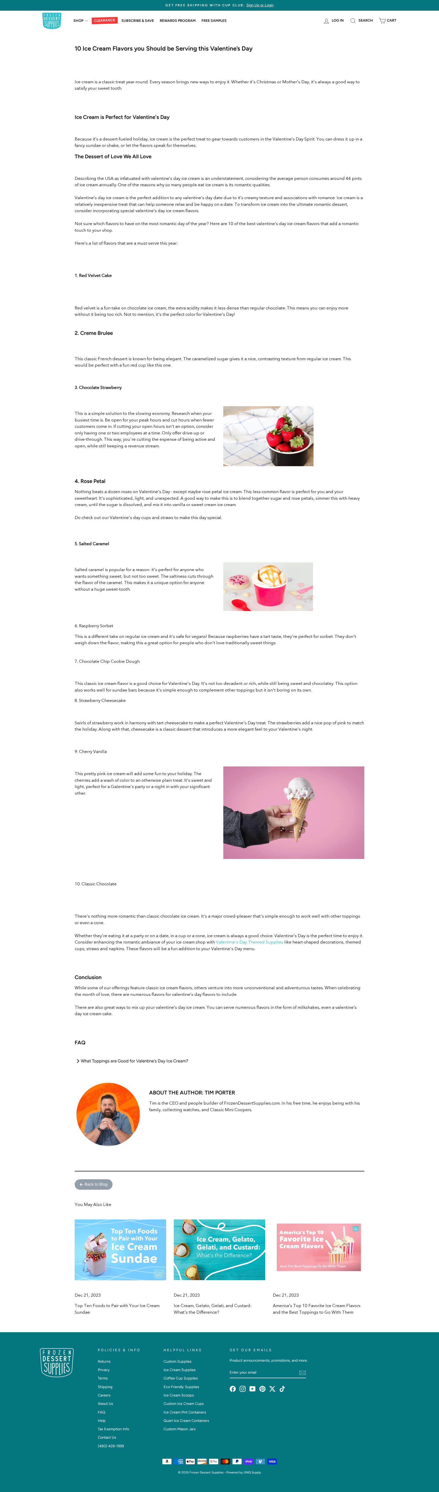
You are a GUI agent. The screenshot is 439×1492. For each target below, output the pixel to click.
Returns (104, 1361)
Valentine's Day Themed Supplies (249, 942)
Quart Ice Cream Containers (186, 1420)
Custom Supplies (178, 1361)
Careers (104, 1395)
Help (102, 1420)
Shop (78, 21)
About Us (105, 1403)
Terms (103, 1378)
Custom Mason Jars (180, 1429)
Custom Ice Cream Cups (184, 1403)
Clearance (104, 20)
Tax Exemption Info (113, 1429)
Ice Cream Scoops (179, 1395)
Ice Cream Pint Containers (185, 1412)
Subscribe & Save (137, 21)
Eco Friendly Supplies (181, 1387)
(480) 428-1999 (111, 1446)
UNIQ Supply (252, 1472)
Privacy (104, 1370)
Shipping (105, 1387)
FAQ (101, 1412)
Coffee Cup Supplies (181, 1378)
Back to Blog (96, 1184)
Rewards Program (178, 21)
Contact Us (107, 1437)
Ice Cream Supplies (180, 1370)
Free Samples (214, 21)
